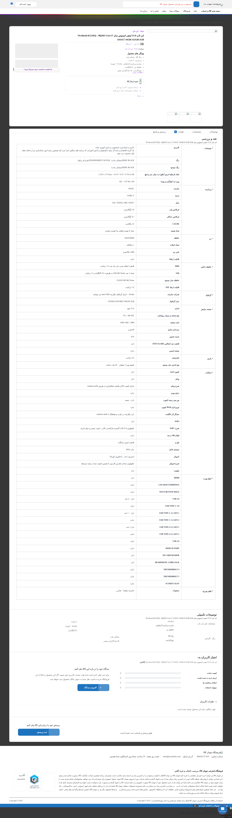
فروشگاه (215, 22)
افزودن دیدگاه (90, 687)
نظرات (179, 132)
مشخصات (196, 132)
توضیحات (213, 132)
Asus (142, 31)
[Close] (0, 805)
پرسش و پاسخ (159, 132)
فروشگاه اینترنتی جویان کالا (211, 771)
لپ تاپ (208, 22)
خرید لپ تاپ (129, 49)
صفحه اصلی (226, 815)
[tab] (215, 131)
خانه (221, 22)
